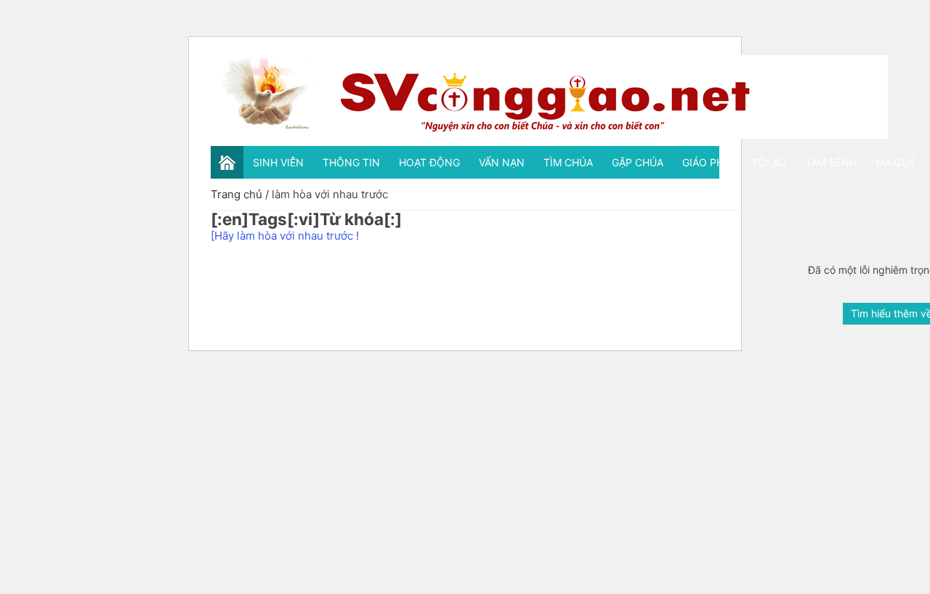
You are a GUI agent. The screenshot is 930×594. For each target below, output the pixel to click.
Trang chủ (236, 194)
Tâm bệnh (831, 162)
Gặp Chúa (637, 162)
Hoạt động (429, 162)
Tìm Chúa (568, 162)
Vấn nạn (502, 162)
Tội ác (769, 162)
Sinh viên (278, 162)
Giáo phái (707, 162)
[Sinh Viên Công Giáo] (549, 97)
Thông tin (351, 162)
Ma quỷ (895, 162)
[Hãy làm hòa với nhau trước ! (285, 236)
